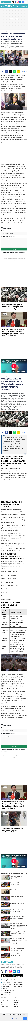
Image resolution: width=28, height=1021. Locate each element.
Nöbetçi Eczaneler (8, 980)
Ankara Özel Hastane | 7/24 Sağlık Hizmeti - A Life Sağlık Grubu (7, 992)
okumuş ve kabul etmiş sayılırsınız (13, 253)
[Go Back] (25, 1018)
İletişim (16, 1006)
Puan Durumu (7, 986)
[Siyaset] (14, 319)
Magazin (16, 1000)
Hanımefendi (4, 1006)
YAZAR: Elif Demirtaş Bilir (21, 429)
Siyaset (3, 1004)
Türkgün (3, 31)
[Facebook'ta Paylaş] (6, 71)
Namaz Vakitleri (7, 984)
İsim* (2, 230)
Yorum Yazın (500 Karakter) (8, 236)
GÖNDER (14, 249)
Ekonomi (9, 376)
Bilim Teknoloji (5, 998)
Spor (2, 1002)
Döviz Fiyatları (18, 982)
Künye (16, 1004)
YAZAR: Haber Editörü (20, 68)
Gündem (9, 31)
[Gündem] (14, 819)
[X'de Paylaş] (10, 71)
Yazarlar (5, 988)
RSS (4, 1014)
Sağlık (16, 1002)
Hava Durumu (6, 982)
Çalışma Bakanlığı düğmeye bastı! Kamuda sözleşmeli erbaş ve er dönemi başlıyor (13, 307)
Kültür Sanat (4, 1000)
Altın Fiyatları (18, 986)
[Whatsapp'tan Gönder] (14, 71)
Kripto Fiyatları (18, 984)
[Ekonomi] (14, 295)
